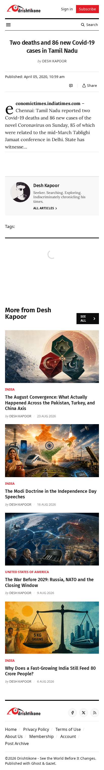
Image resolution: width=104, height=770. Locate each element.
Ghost (36, 763)
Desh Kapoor (54, 61)
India (10, 389)
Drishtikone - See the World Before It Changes (56, 758)
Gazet (50, 763)
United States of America (27, 572)
